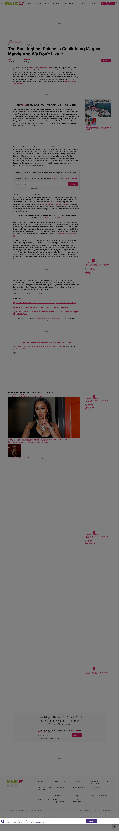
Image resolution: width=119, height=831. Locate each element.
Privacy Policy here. (40, 822)
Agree (91, 821)
